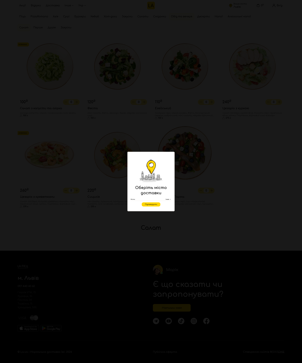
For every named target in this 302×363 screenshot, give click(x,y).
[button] (151, 199)
